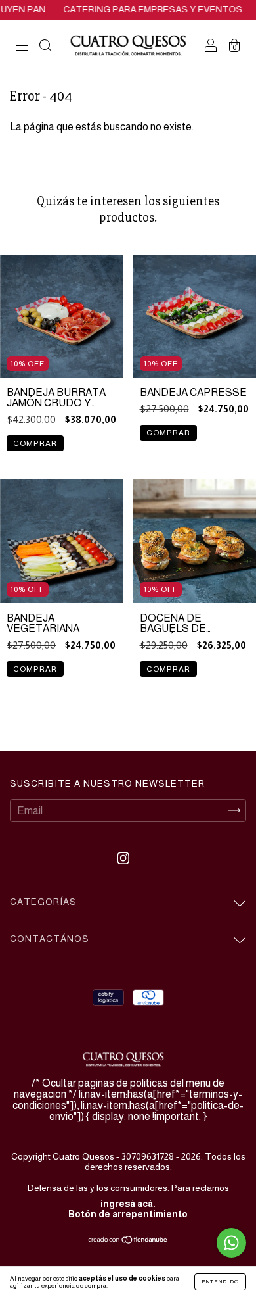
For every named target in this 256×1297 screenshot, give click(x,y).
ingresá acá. (128, 1203)
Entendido (220, 1282)
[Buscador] (45, 47)
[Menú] (21, 47)
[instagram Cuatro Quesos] (123, 858)
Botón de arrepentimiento (128, 1214)
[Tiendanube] (128, 1240)
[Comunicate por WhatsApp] (231, 1243)
